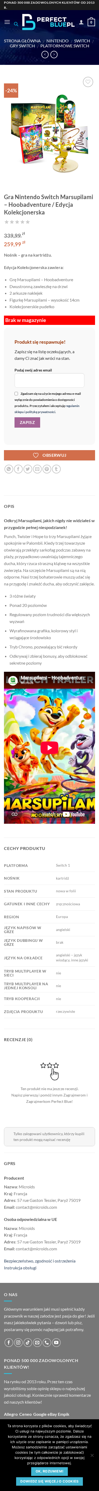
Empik (63, 1414)
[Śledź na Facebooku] (8, 1342)
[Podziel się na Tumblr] (56, 469)
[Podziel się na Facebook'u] (18, 469)
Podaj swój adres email (33, 370)
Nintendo (57, 40)
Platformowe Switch (64, 45)
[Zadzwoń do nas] (47, 1342)
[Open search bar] (16, 24)
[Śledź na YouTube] (56, 1342)
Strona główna (22, 40)
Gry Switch (22, 45)
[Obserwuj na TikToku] (27, 1342)
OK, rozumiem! (50, 1471)
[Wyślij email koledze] (37, 469)
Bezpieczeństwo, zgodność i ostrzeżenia (40, 1260)
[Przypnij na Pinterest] (47, 469)
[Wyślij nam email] (37, 1342)
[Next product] (45, 54)
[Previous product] (54, 54)
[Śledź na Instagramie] (18, 1342)
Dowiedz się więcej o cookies (49, 1481)
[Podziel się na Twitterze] (27, 469)
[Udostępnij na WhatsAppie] (8, 469)
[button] (7, 21)
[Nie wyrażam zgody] (92, 1457)
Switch (82, 40)
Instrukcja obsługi (20, 1267)
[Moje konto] (81, 22)
